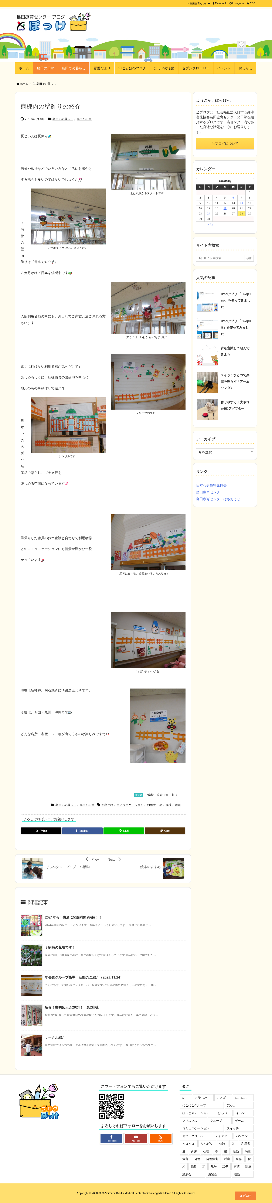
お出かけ (107, 805)
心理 (206, 1151)
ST (184, 1098)
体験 (222, 1144)
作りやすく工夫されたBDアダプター (235, 405)
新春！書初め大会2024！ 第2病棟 (72, 1007)
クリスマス (189, 1121)
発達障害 (212, 1159)
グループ (216, 1121)
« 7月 (211, 224)
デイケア (221, 1136)
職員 (178, 805)
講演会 (186, 1174)
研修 (239, 1159)
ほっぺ (222, 1113)
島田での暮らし (46, 84)
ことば (221, 1098)
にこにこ (241, 1098)
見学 (214, 1166)
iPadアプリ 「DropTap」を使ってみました (236, 300)
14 (241, 203)
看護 (227, 1159)
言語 (237, 1166)
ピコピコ (188, 1144)
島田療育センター (200, 3)
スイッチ (233, 1128)
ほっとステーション (195, 1113)
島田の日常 (84, 119)
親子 (225, 1166)
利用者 (151, 805)
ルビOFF (245, 1196)
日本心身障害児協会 (211, 485)
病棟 (168, 805)
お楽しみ (201, 1098)
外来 (194, 1151)
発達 (197, 1159)
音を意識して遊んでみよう (235, 351)
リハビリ (207, 1144)
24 (208, 213)
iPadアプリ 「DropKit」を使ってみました (236, 327)
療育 (185, 1159)
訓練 (248, 1166)
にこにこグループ (194, 1105)
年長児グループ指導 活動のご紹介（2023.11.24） (84, 977)
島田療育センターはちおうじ (218, 499)
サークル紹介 (55, 1037)
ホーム (24, 84)
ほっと (231, 1105)
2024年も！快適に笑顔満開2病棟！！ (73, 917)
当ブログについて (225, 143)
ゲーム (239, 1121)
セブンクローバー (194, 1136)
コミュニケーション (130, 805)
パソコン (242, 1136)
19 (225, 208)
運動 (237, 1174)
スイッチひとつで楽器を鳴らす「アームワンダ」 (235, 381)
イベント (242, 1113)
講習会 (212, 1174)
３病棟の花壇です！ (60, 947)
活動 (236, 1151)
